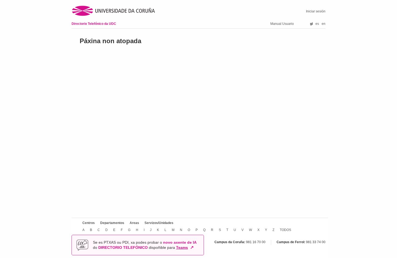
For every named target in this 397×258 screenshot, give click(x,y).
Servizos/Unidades (158, 223)
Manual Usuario (282, 24)
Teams (182, 247)
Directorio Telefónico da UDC (94, 24)
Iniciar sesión (315, 11)
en (323, 24)
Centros (88, 223)
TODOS (285, 230)
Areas (134, 223)
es (317, 24)
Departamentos (112, 223)
